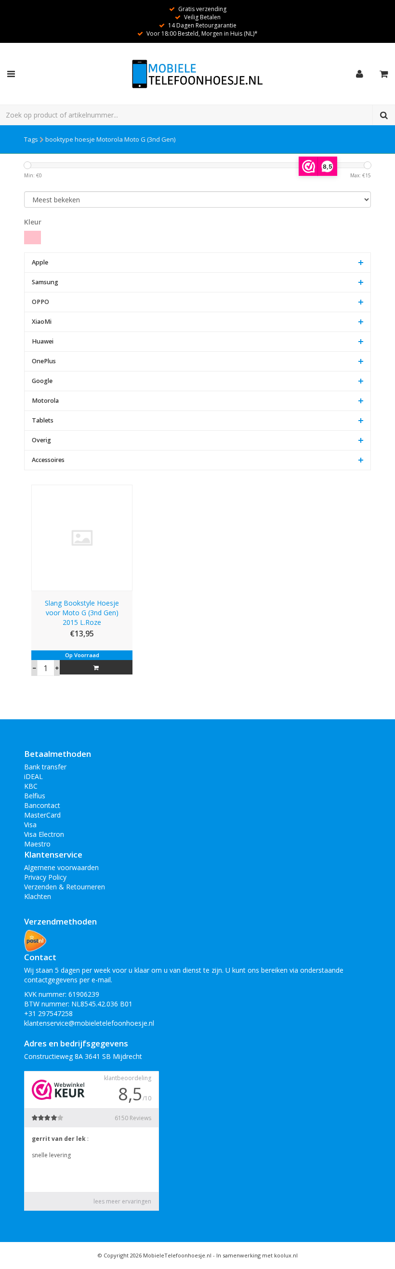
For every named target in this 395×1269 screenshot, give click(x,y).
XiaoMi (42, 321)
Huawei (42, 341)
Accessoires (48, 460)
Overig (41, 440)
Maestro (37, 843)
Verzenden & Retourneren (64, 886)
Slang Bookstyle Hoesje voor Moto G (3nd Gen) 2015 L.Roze (82, 612)
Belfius (34, 795)
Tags (31, 139)
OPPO (40, 302)
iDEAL (33, 776)
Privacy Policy (45, 877)
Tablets (42, 420)
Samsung (45, 282)
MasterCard (42, 815)
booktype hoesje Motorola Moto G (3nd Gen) (110, 139)
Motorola (45, 401)
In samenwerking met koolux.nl (257, 1255)
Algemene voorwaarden (61, 867)
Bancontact (42, 805)
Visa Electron (44, 834)
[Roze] (32, 237)
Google (42, 381)
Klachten (37, 896)
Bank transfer (45, 766)
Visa (30, 824)
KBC (31, 786)
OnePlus (44, 361)
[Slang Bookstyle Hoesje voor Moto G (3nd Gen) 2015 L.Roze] (82, 537)
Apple (40, 262)
